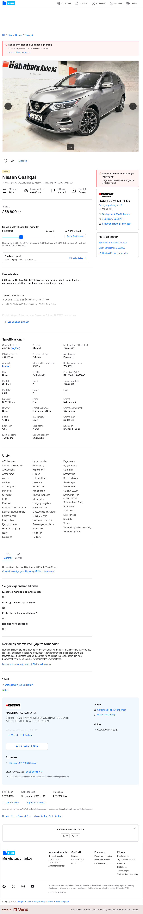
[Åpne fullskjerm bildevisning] (70, 106)
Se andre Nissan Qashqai (18, 52)
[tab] (7, 555)
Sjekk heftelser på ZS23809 (112, 248)
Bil (3, 35)
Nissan (18, 35)
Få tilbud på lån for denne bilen (113, 253)
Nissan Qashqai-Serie (21, 816)
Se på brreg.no (33, 771)
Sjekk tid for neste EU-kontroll (113, 242)
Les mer (6, 366)
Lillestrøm (23, 161)
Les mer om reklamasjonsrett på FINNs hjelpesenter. (26, 664)
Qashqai (29, 35)
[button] (5, 161)
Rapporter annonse (36, 802)
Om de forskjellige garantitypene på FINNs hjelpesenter (28, 571)
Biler (10, 35)
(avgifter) (15, 348)
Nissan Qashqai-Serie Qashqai (48, 816)
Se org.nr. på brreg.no (109, 205)
